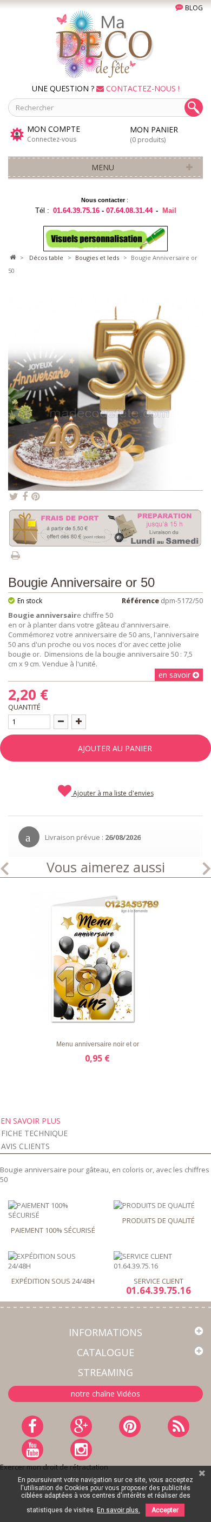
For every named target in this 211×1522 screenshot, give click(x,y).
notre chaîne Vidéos (105, 1394)
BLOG (193, 7)
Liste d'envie (33, 1017)
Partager (25, 497)
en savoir (176, 675)
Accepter (165, 1510)
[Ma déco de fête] (105, 43)
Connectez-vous (51, 139)
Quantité (24, 707)
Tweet (13, 497)
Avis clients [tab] (25, 1146)
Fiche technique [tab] (34, 1133)
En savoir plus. (118, 1510)
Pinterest (35, 497)
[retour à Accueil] (12, 257)
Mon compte (53, 129)
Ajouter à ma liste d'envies (112, 793)
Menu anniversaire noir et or (97, 1044)
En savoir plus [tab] (31, 1121)
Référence (140, 600)
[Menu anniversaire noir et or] (97, 959)
